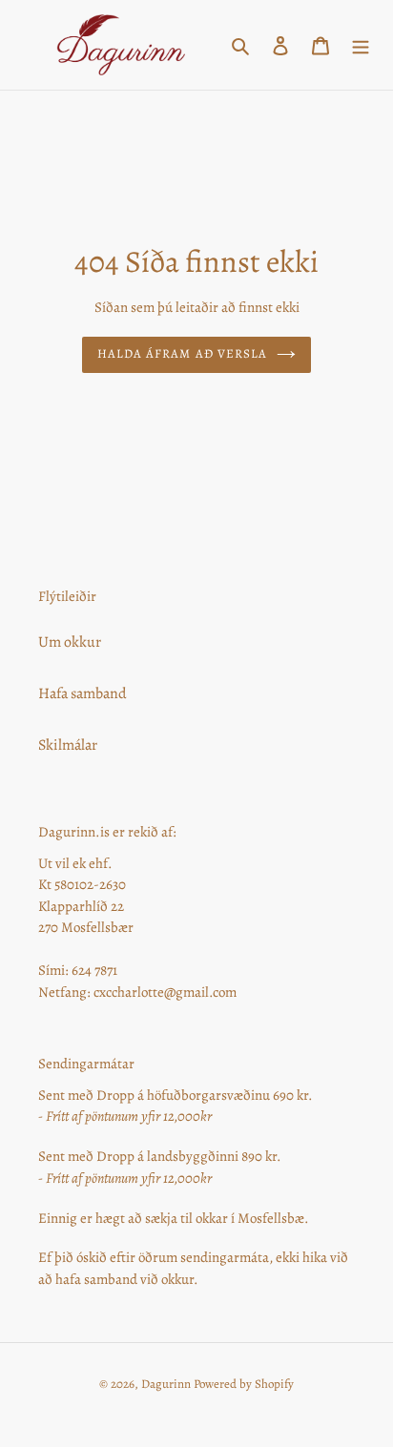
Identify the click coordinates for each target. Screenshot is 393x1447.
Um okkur (69, 641)
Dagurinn (166, 1383)
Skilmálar (67, 744)
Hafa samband (82, 693)
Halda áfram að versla (182, 353)
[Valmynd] (361, 45)
